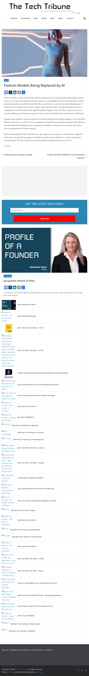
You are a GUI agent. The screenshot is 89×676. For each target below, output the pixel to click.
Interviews (25, 18)
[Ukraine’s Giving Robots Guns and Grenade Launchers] (9, 583)
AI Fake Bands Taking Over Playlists (30, 478)
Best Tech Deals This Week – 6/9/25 (30, 571)
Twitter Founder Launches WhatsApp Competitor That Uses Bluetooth (43, 373)
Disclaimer (14, 650)
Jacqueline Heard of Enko (19, 280)
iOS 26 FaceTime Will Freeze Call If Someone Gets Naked (38, 385)
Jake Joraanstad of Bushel (27, 316)
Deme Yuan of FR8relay (26, 616)
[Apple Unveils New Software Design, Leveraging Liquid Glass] (9, 595)
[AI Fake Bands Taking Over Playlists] (9, 478)
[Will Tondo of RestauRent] (9, 546)
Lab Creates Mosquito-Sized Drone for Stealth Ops (36, 489)
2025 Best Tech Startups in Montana (22, 631)
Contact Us (49, 650)
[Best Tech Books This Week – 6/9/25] (9, 559)
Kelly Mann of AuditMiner (27, 520)
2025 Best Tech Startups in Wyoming (25, 425)
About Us (5, 650)
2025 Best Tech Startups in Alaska (23, 510)
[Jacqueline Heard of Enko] (44, 250)
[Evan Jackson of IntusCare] (9, 406)
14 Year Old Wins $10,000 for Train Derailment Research (66, 156)
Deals (35, 18)
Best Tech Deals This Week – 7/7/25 (30, 350)
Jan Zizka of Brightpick (26, 417)
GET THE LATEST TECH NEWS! (44, 204)
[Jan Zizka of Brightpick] (9, 418)
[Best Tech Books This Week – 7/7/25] (9, 328)
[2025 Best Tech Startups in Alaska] (5, 511)
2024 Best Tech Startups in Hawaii (18, 155)
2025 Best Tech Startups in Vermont (31, 432)
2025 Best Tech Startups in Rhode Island (25, 624)
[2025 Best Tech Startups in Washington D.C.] (6, 440)
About (60, 18)
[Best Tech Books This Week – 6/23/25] (9, 448)
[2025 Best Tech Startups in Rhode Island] (5, 624)
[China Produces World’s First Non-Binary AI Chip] (9, 606)
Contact (70, 18)
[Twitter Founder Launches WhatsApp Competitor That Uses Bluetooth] (9, 373)
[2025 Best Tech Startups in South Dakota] (6, 537)
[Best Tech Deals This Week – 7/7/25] (9, 350)
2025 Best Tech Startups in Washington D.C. (29, 439)
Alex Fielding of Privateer (27, 304)
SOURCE (7, 146)
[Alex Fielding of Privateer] (9, 305)
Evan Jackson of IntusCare (27, 406)
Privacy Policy (24, 650)
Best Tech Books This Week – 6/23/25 (31, 448)
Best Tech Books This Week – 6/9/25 (31, 559)
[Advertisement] (44, 181)
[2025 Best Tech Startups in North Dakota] (5, 530)
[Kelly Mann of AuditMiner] (9, 520)
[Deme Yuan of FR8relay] (9, 616)
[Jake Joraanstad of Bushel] (9, 316)
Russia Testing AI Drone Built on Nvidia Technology (36, 395)
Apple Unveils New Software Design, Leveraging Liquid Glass (40, 595)
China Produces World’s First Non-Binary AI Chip (35, 606)
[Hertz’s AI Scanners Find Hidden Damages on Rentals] (9, 501)
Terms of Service (37, 650)
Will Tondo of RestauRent (27, 546)
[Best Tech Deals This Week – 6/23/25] (9, 463)
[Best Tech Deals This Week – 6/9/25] (9, 571)
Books (44, 18)
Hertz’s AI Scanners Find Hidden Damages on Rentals (37, 501)
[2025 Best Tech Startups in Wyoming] (6, 426)
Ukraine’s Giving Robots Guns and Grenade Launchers (37, 583)
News (52, 18)
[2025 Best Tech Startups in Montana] (4, 631)
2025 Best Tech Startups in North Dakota (25, 530)
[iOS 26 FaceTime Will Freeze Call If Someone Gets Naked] (9, 385)
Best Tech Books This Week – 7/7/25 (31, 328)
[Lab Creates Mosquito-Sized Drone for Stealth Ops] (9, 489)
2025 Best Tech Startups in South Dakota (27, 537)
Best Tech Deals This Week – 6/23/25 (31, 463)
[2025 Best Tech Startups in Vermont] (9, 433)
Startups (14, 18)
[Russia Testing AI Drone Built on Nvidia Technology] (9, 396)
